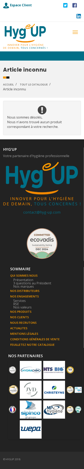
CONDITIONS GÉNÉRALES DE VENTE (35, 339)
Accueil (8, 84)
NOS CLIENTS (19, 317)
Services (19, 300)
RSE (16, 304)
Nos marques (23, 286)
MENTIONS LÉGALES (24, 334)
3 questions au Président (32, 283)
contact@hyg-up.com (42, 212)
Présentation (23, 280)
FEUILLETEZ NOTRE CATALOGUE (32, 345)
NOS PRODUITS (20, 312)
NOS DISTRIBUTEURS (24, 291)
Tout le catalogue (34, 84)
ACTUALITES (18, 328)
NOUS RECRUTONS (23, 323)
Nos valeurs (22, 307)
